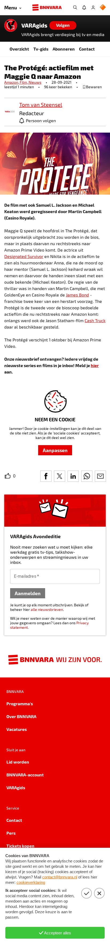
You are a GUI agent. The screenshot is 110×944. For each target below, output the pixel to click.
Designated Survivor (23, 256)
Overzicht (19, 48)
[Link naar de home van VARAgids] (10, 25)
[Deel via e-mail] (100, 476)
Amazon (12, 82)
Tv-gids (40, 48)
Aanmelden (28, 593)
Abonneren (64, 48)
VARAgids (34, 25)
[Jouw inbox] (84, 7)
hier (95, 365)
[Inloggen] (93, 7)
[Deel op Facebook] (46, 476)
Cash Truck (95, 320)
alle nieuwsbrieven (47, 609)
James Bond (77, 294)
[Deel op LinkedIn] (73, 476)
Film (24, 82)
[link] (9, 112)
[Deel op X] (59, 476)
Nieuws (35, 82)
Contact (87, 48)
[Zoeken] (75, 7)
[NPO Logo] (103, 7)
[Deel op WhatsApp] (86, 476)
